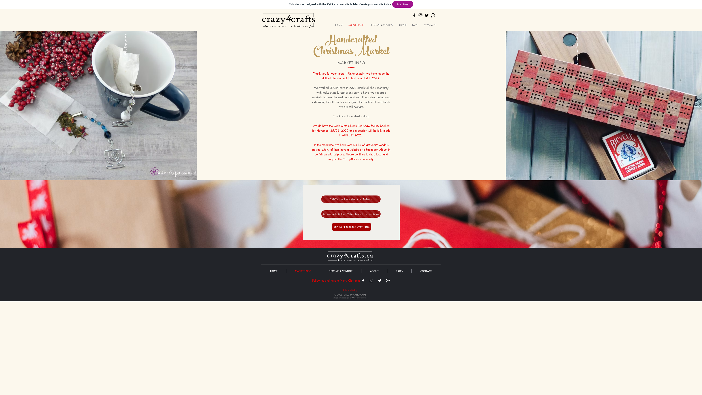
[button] (351, 227)
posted (316, 150)
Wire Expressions (125, 44)
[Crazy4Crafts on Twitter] (426, 15)
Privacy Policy (350, 290)
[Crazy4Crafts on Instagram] (420, 15)
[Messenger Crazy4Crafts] (432, 15)
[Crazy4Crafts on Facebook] (414, 15)
